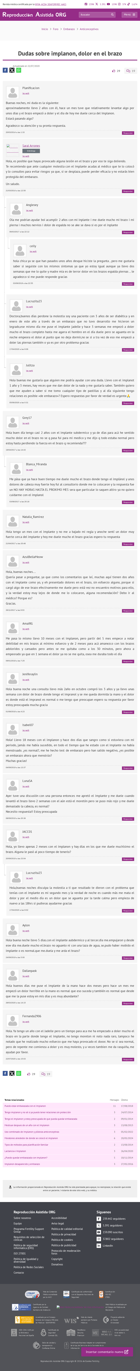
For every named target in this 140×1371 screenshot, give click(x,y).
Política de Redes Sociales (29, 1267)
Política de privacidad (63, 1234)
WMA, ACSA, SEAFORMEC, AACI (50, 4)
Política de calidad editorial (67, 1229)
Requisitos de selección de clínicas (29, 1238)
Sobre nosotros (22, 1218)
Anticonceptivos (89, 29)
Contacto (19, 1272)
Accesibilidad (59, 1218)
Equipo (18, 1223)
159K (114, 4)
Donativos (57, 1264)
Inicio (45, 29)
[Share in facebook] (5, 70)
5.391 (102, 4)
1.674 (134, 4)
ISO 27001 (20, 1253)
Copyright (57, 1259)
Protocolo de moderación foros (65, 1252)
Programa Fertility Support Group (29, 1230)
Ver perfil (25, 93)
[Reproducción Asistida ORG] (34, 14)
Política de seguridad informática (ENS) (26, 1246)
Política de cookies (62, 1239)
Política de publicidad (63, 1245)
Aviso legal (57, 1223)
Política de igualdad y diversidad (26, 1260)
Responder (128, 133)
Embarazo (69, 29)
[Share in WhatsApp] (18, 70)
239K (91, 4)
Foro (55, 29)
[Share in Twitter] (11, 70)
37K (124, 4)
